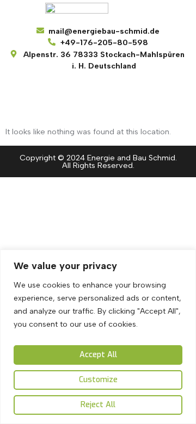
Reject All (98, 405)
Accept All (98, 355)
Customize (98, 380)
